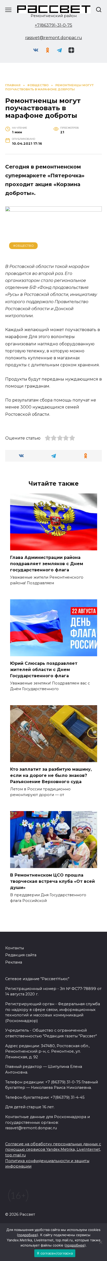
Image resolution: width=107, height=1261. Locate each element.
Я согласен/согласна (55, 1253)
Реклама (13, 962)
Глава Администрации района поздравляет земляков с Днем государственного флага (46, 563)
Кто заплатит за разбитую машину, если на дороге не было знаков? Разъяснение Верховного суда (51, 775)
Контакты (14, 948)
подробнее (27, 1235)
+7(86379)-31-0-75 (53, 25)
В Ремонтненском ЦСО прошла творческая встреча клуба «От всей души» (52, 881)
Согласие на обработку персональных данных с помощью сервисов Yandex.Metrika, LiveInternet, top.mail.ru (53, 1149)
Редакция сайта (20, 955)
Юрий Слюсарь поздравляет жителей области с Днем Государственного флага (43, 669)
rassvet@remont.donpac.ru (53, 37)
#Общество (23, 245)
